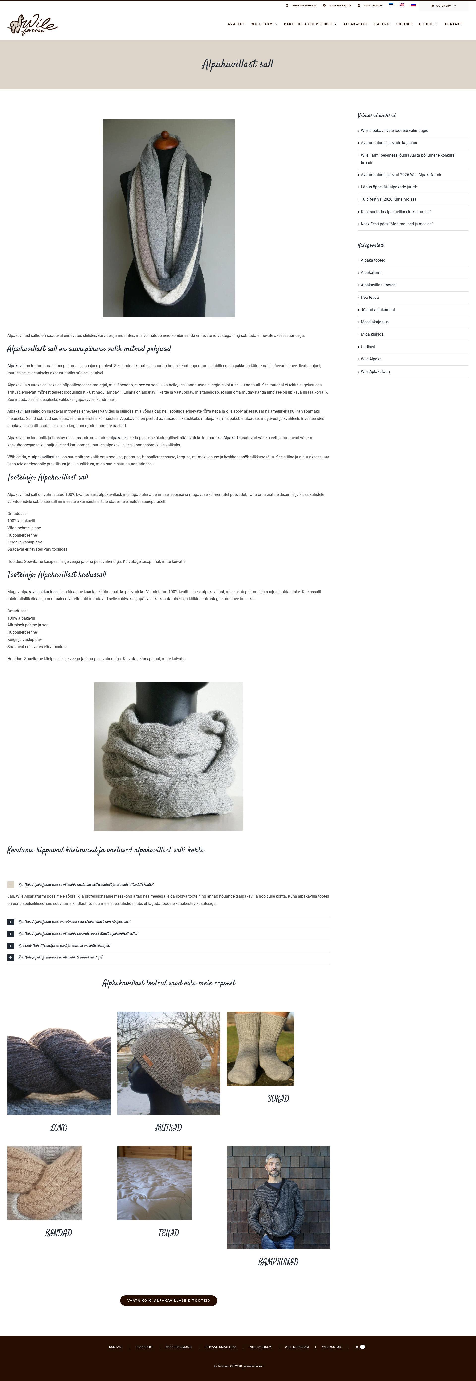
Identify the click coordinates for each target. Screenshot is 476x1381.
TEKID (168, 1233)
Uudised (368, 346)
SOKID (278, 1099)
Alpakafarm (371, 272)
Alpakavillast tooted (378, 285)
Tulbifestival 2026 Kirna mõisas (388, 199)
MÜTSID (169, 1128)
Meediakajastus (375, 322)
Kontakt (116, 1347)
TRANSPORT (144, 1347)
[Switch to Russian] (413, 6)
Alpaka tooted (373, 260)
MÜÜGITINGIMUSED (179, 1347)
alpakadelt (119, 437)
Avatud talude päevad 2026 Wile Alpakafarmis (401, 174)
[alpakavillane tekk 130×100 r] (154, 1147)
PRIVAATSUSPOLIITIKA (221, 1347)
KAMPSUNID (279, 1262)
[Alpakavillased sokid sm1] (260, 1013)
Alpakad (230, 437)
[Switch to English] (402, 6)
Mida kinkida (372, 334)
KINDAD (59, 1233)
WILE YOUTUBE (332, 1347)
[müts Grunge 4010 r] (169, 1013)
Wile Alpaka (371, 359)
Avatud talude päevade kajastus (389, 142)
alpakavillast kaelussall (41, 591)
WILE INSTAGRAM (297, 1347)
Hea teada (370, 297)
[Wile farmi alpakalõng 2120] (59, 1013)
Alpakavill (16, 365)
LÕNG (59, 1128)
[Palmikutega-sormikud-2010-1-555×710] (44, 1147)
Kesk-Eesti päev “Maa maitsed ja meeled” (397, 224)
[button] (168, 885)
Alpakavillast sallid (23, 411)
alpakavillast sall (46, 457)
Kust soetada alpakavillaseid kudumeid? (396, 211)
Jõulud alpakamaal (378, 309)
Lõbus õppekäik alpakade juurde (389, 187)
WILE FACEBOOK (260, 1347)
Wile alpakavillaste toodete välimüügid (394, 130)
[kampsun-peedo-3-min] (278, 1147)
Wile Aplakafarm (375, 371)
